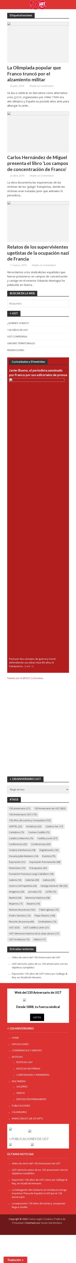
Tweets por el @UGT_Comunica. (25, 678)
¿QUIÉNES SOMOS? (18, 323)
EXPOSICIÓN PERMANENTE (31, 1099)
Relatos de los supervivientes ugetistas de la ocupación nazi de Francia (38, 252)
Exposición (17, 862)
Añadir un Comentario (41, 86)
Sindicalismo (47, 921)
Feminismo (17, 868)
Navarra (33, 903)
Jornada (34, 891)
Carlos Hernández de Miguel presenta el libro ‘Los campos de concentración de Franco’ (37, 163)
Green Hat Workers (51, 1222)
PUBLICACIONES (21, 1105)
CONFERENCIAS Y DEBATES (27, 1050)
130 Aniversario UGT (23, 814)
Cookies (48, 1219)
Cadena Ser (54, 826)
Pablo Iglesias (48, 909)
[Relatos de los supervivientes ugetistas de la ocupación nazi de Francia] (38, 221)
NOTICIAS (17, 1056)
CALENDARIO (19, 1112)
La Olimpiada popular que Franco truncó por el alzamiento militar (34, 73)
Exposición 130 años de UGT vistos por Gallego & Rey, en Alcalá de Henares (39, 975)
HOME (15, 1037)
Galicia (48, 880)
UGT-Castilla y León (36, 927)
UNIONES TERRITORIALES (21, 343)
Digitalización (48, 850)
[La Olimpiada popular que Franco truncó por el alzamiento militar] (38, 42)
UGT (14, 927)
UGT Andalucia (19, 939)
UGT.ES (37, 1017)
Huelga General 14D (54, 885)
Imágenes (16, 891)
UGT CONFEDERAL (17, 336)
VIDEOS (20, 1093)
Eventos (48, 856)
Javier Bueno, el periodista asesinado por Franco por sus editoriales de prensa (38, 372)
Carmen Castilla (38, 832)
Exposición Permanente (45, 862)
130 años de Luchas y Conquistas (30, 820)
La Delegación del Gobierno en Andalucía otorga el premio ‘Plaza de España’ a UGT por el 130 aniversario (39, 1193)
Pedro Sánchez (19, 915)
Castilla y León (47, 838)
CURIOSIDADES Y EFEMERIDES (32, 1074)
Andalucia (33, 826)
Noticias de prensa (22, 909)
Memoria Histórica (37, 897)
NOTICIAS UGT (24, 1062)
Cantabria (16, 832)
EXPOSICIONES (20, 1044)
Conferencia (18, 844)
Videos (39, 939)
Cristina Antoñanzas (22, 850)
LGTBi (51, 891)
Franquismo (38, 868)
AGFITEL (15, 826)
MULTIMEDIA (19, 1081)
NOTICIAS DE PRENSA (28, 1068)
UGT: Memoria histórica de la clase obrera (34, 933)
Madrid (15, 897)
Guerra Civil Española (23, 885)
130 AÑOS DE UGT (17, 330)
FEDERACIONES (15, 350)
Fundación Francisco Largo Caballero (31, 874)
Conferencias (40, 844)
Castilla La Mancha (21, 838)
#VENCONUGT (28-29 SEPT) (27, 1118)
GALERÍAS (22, 1086)
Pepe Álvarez (45, 915)
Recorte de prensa (21, 921)
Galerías (32, 880)
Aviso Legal (36, 1219)
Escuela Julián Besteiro (23, 856)
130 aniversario (19, 808)
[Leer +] (29, 666)
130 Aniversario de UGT (49, 808)
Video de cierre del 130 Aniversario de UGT (36, 957)
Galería (15, 880)
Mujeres (16, 903)
